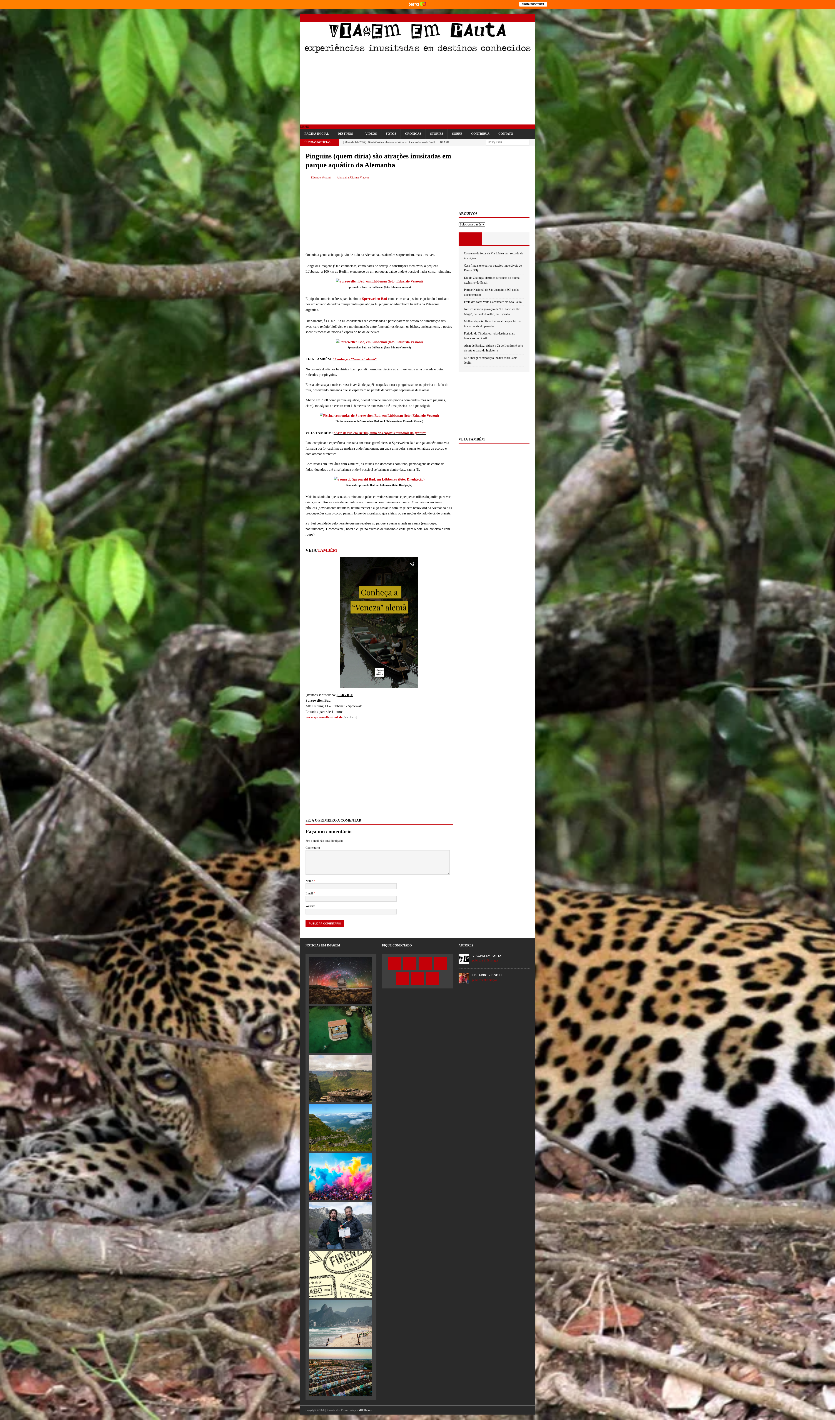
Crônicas (413, 133)
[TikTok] (523, 18)
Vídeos (371, 133)
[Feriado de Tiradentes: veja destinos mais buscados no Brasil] (340, 1323)
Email (310, 893)
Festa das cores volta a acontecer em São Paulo (493, 302)
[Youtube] (508, 18)
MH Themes (365, 1410)
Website (310, 906)
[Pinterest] (516, 18)
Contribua (480, 133)
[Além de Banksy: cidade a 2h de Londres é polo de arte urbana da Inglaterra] (340, 1372)
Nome (310, 880)
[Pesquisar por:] (507, 142)
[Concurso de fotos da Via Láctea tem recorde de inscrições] (340, 980)
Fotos (391, 133)
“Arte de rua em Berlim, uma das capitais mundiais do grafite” (380, 433)
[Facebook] (485, 18)
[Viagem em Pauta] (417, 52)
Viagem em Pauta (486, 956)
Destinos (345, 133)
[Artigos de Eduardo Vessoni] (464, 981)
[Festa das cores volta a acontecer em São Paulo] (340, 1176)
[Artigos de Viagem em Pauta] (464, 961)
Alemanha (343, 177)
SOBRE (457, 133)
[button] (304, 126)
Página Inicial (316, 133)
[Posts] (470, 238)
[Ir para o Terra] (417, 4)
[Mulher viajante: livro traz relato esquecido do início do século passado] (340, 1274)
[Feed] (531, 18)
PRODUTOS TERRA (533, 4)
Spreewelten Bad (374, 299)
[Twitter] (493, 18)
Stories (436, 133)
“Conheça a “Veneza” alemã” (355, 359)
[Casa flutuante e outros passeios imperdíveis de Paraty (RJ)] (340, 1029)
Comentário (313, 847)
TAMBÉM (327, 550)
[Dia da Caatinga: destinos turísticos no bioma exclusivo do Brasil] (340, 1078)
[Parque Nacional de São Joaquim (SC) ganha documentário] (340, 1127)
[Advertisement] (417, 89)
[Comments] (517, 238)
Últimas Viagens (359, 177)
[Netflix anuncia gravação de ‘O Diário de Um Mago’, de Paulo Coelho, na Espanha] (340, 1225)
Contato (505, 133)
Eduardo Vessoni (321, 177)
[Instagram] (500, 18)
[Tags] (494, 238)
